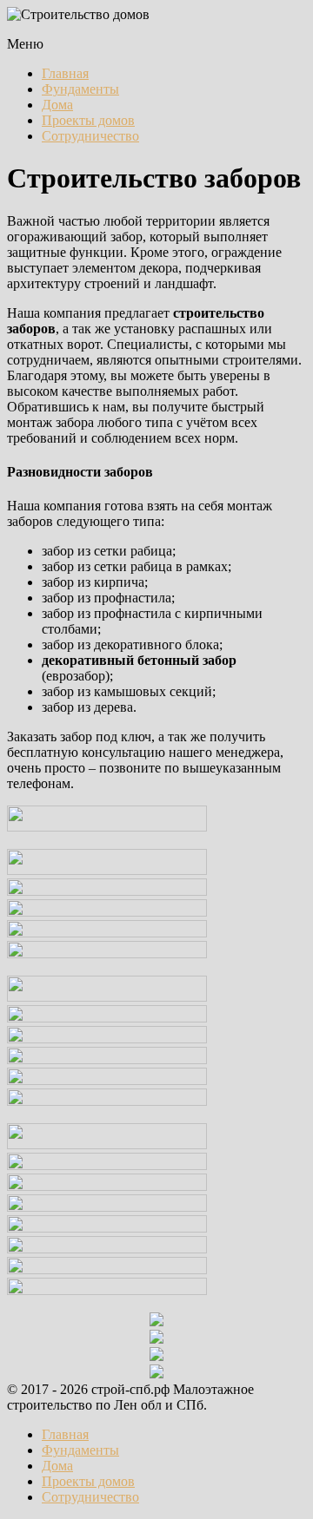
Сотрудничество (90, 135)
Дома (57, 104)
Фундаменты (80, 89)
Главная (65, 73)
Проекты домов (88, 120)
